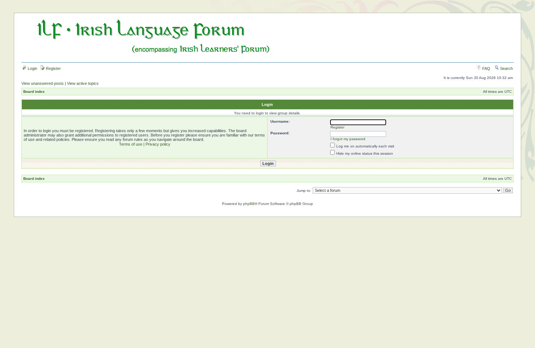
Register (53, 68)
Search (506, 68)
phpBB (249, 204)
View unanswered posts (42, 83)
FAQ (485, 68)
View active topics (83, 83)
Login (32, 68)
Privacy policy (158, 144)
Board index (34, 92)
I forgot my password (347, 139)
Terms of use (130, 144)
